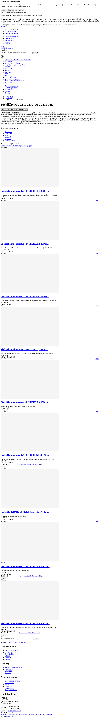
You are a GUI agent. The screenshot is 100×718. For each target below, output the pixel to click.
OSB (6, 74)
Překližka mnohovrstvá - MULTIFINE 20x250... (25, 455)
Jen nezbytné (13, 10)
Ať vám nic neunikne (7, 639)
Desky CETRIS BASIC (12, 681)
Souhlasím (22, 10)
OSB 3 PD (8, 657)
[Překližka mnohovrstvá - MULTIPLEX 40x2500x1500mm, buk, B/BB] (30, 619)
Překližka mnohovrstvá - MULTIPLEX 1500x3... (25, 402)
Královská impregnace (12, 36)
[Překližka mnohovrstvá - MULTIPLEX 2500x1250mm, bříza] (30, 187)
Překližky (8, 673)
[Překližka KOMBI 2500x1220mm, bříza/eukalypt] (30, 508)
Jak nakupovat (9, 40)
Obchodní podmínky (11, 38)
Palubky (7, 659)
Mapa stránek (37, 714)
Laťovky (7, 656)
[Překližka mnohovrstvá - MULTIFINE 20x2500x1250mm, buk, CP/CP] (30, 451)
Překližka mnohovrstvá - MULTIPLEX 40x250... (25, 623)
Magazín (7, 42)
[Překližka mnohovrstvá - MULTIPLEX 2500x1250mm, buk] (30, 239)
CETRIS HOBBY (10, 652)
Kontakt (7, 43)
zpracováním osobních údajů (18, 642)
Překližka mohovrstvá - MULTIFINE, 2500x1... (24, 349)
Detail (97, 200)
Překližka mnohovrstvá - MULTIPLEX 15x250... (25, 566)
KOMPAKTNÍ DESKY (12, 79)
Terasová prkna (9, 683)
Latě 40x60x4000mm (11, 650)
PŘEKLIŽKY (9, 68)
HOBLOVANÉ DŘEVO (13, 63)
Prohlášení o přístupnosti (8, 714)
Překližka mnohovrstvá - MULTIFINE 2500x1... (25, 296)
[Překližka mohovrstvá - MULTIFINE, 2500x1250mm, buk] (30, 345)
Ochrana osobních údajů (24, 714)
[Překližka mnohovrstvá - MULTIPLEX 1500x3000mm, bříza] (30, 398)
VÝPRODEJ (9, 82)
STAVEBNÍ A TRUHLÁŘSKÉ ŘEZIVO (18, 60)
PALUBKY (8, 61)
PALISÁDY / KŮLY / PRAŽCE (15, 65)
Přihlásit (36, 639)
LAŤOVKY (8, 72)
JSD (6, 75)
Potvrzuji (3, 26)
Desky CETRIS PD (11, 690)
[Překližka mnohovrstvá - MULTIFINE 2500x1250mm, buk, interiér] (30, 292)
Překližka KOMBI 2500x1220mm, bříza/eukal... (25, 512)
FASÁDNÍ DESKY (11, 77)
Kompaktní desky (10, 654)
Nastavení (4, 10)
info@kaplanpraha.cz (14, 711)
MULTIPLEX (9, 688)
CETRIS (7, 67)
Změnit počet (5, 464)
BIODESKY (9, 70)
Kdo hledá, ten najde (7, 52)
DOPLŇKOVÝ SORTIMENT (14, 81)
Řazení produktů (6, 144)
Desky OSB (8, 686)
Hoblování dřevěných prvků (13, 667)
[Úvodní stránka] (7, 49)
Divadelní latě (9, 669)
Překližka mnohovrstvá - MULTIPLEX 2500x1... (25, 191)
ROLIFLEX (8, 671)
